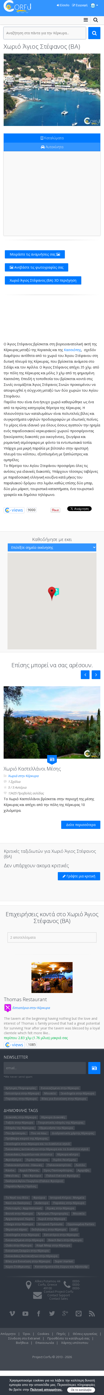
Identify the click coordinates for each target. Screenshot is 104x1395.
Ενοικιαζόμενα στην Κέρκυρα (60, 1088)
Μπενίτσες (12, 1175)
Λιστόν (80, 1165)
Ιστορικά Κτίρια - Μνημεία (67, 1197)
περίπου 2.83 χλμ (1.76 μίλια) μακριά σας (36, 1037)
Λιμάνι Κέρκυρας (37, 1159)
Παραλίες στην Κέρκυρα (21, 1098)
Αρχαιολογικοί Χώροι (19, 1219)
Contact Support (58, 1295)
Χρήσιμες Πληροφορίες (21, 1088)
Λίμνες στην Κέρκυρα (60, 1208)
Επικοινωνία (45, 1342)
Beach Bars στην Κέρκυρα (65, 1240)
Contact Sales (58, 1299)
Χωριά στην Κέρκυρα (23, 776)
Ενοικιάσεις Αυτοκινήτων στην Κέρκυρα (31, 1256)
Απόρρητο (8, 1334)
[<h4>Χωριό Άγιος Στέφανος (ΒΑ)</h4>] (52, 90)
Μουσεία (50, 1093)
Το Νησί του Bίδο (17, 1197)
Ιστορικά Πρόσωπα (50, 1224)
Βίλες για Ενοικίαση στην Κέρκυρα (64, 1098)
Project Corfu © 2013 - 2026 (52, 1357)
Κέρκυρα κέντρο (67, 1154)
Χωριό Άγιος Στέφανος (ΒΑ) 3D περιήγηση (43, 280)
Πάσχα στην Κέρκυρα (19, 1224)
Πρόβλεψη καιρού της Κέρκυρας (27, 1138)
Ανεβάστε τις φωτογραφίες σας (38, 267)
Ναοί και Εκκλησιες (18, 1203)
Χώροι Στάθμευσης (18, 1266)
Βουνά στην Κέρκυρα (19, 1213)
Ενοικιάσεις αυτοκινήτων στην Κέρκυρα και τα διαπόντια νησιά (47, 1149)
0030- (76, 1281)
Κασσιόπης (72, 349)
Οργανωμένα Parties (80, 1224)
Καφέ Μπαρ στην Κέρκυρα (53, 1245)
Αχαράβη (83, 1170)
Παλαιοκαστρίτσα (59, 1165)
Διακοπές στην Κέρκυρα (21, 1117)
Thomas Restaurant (25, 999)
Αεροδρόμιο (13, 1159)
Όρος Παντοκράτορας (58, 1170)
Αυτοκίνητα (54, 147)
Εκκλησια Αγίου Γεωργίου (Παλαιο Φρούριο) (34, 1181)
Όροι (26, 1334)
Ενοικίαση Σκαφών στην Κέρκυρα (27, 1250)
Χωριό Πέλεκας (29, 1170)
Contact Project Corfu (58, 1292)
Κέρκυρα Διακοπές (53, 1117)
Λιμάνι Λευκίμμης (64, 1159)
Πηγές (61, 1334)
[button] (52, 593)
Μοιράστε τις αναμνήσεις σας (33, 254)
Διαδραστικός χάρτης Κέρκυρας (73, 1133)
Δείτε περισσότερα (81, 824)
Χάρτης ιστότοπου (74, 1342)
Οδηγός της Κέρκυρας (20, 1128)
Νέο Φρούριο (32, 1175)
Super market (64, 1261)
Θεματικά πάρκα (16, 1229)
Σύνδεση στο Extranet (24, 1338)
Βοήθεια (22, 1342)
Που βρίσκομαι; (16, 1133)
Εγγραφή (81, 5)
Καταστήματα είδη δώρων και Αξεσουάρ (61, 1266)
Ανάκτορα (41, 1203)
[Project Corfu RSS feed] (92, 1314)
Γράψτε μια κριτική (80, 876)
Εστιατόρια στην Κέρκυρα (31, 1008)
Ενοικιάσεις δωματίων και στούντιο (29, 1154)
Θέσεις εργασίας (85, 1334)
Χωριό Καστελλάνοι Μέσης (32, 768)
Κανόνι (10, 1170)
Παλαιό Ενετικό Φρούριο (62, 1175)
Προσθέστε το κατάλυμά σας (68, 1338)
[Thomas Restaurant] (52, 977)
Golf (73, 1229)
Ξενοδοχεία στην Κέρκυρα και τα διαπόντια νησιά (38, 1143)
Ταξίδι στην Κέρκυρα (19, 1122)
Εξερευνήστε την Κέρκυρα (56, 1128)
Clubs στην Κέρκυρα (18, 1245)
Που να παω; (39, 1133)
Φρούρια (39, 1197)
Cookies (43, 1334)
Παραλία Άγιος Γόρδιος (21, 1186)
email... (11, 1068)
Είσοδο (64, 5)
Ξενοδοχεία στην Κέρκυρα (77, 1093)
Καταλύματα (53, 138)
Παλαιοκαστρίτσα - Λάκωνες (24, 1165)
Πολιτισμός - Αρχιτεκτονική (24, 1208)
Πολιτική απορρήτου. (46, 1389)
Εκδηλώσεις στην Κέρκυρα (49, 1229)
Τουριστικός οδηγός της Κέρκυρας (60, 1122)
